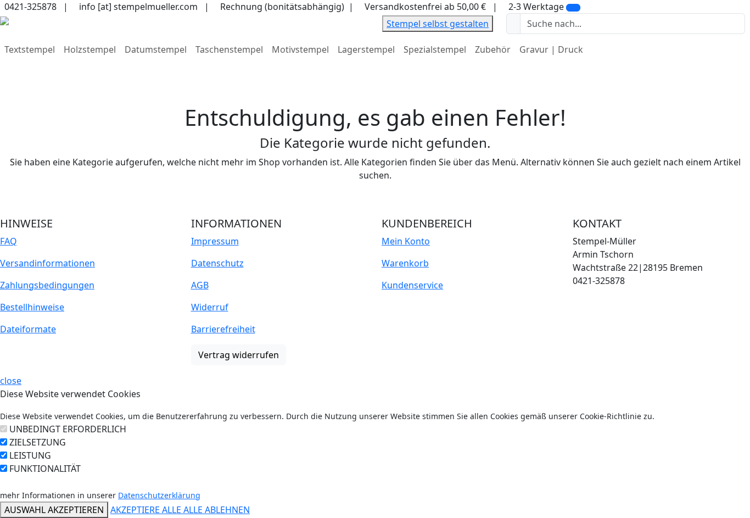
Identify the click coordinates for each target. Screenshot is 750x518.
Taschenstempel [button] (229, 49)
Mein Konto (406, 241)
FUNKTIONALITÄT (45, 469)
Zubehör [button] (493, 49)
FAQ (8, 241)
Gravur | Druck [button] (551, 49)
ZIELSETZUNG (37, 442)
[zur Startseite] (4, 20)
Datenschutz (217, 263)
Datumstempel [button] (156, 49)
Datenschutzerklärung (159, 495)
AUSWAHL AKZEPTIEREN (54, 510)
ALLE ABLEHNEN (216, 510)
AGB (200, 285)
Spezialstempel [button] (435, 49)
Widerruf (209, 307)
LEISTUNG (30, 455)
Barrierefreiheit (223, 329)
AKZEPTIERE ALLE (146, 510)
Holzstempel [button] (90, 49)
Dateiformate (28, 329)
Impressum (215, 241)
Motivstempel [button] (300, 49)
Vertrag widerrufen (238, 355)
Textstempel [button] (29, 49)
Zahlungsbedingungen (47, 285)
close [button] (10, 381)
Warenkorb (405, 263)
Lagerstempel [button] (366, 49)
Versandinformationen (47, 263)
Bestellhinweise (32, 307)
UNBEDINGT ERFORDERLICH (67, 429)
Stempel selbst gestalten (438, 24)
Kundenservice (412, 285)
